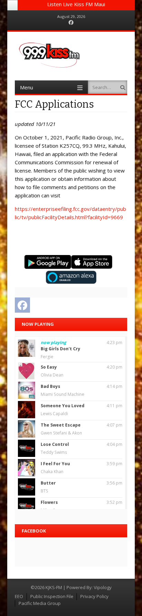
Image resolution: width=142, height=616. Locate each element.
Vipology (103, 587)
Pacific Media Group (40, 603)
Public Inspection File (51, 596)
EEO (19, 596)
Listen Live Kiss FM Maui (76, 4)
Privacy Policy (94, 596)
